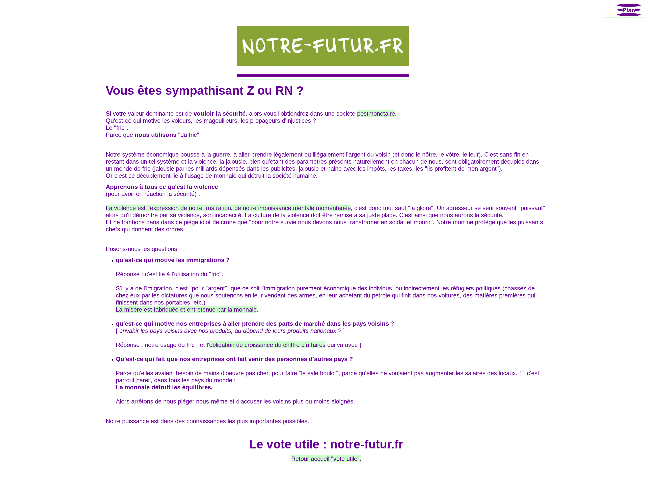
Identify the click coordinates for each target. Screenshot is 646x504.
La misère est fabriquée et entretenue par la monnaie (186, 309)
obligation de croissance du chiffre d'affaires (267, 344)
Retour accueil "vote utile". (326, 458)
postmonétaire (376, 113)
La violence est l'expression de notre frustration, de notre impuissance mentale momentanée (228, 208)
